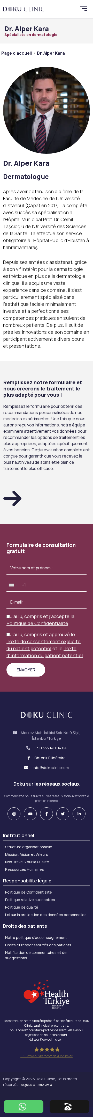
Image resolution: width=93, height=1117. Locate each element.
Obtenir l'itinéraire (50, 757)
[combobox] (13, 585)
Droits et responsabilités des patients (38, 944)
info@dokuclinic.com (50, 767)
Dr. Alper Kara (51, 53)
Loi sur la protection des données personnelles (46, 914)
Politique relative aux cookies (30, 899)
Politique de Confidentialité (28, 892)
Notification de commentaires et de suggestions (36, 955)
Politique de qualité (21, 907)
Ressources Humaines (24, 869)
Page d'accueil (16, 53)
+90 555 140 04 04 (51, 747)
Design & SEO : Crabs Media (35, 1085)
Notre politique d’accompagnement (36, 937)
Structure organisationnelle (28, 846)
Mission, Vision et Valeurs (26, 854)
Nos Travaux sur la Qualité (27, 861)
